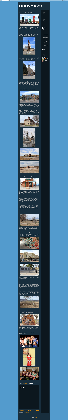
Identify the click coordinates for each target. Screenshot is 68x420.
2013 (43, 54)
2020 (43, 19)
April (44, 33)
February (44, 48)
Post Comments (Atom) (26, 412)
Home (29, 410)
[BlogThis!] (30, 383)
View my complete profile (46, 60)
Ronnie (47, 58)
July (44, 29)
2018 (43, 21)
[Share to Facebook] (32, 383)
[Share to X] (31, 383)
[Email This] (29, 383)
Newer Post (21, 410)
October (44, 26)
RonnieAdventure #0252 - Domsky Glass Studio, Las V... (46, 38)
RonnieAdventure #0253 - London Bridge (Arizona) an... (45, 35)
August (44, 28)
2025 (43, 13)
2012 (43, 55)
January (44, 49)
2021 (43, 18)
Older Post (37, 410)
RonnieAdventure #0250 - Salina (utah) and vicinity (45, 45)
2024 (43, 14)
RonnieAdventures (30, 5)
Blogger (36, 417)
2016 (43, 50)
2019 (43, 20)
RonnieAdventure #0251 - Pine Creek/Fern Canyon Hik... (45, 42)
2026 (43, 12)
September (44, 27)
